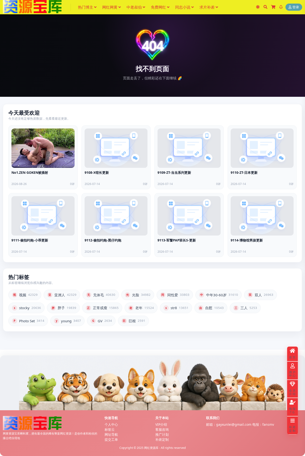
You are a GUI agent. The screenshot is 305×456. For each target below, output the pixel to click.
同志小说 (182, 7)
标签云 (110, 429)
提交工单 (111, 439)
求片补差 (207, 7)
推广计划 (162, 434)
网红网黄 (109, 7)
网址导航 (111, 434)
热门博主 (85, 7)
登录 (295, 7)
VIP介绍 (161, 424)
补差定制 (162, 439)
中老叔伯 (134, 7)
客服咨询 (162, 429)
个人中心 (111, 424)
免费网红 (158, 7)
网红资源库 (151, 448)
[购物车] (273, 7)
